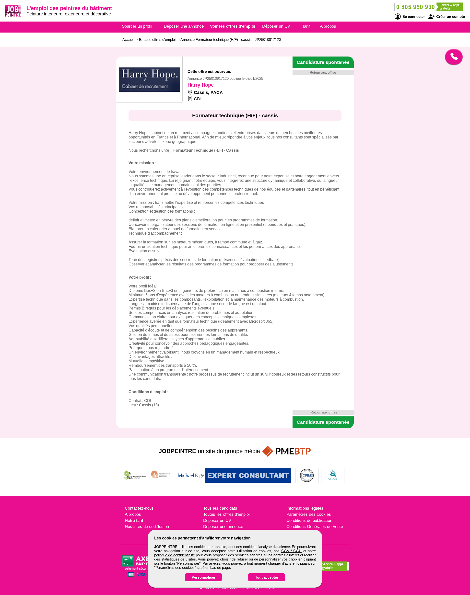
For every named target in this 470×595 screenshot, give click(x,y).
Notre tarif (134, 520)
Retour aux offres (323, 72)
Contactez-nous (139, 508)
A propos (328, 26)
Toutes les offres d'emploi (226, 514)
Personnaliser (203, 577)
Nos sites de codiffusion (147, 526)
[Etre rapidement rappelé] (452, 57)
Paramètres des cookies (308, 514)
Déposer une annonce (184, 26)
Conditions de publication (309, 520)
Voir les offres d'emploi (232, 26)
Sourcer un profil (137, 26)
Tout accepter (266, 577)
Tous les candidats (220, 508)
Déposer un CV (276, 26)
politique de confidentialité (174, 555)
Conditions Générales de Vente (314, 526)
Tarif (306, 26)
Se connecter (413, 16)
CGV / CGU (291, 551)
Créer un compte (450, 16)
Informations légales (304, 508)
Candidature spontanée (323, 62)
